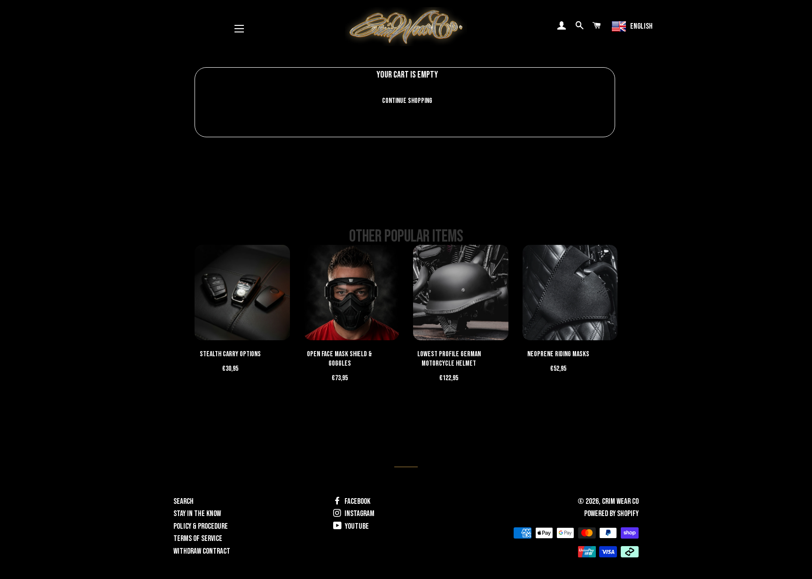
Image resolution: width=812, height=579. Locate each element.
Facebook (356, 501)
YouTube (356, 526)
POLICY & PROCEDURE (200, 526)
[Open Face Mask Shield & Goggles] (351, 292)
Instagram (359, 513)
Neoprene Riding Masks (558, 354)
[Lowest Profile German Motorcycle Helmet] (460, 292)
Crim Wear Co (620, 501)
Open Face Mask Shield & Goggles (339, 359)
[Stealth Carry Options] (242, 292)
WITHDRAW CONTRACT (201, 551)
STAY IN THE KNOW (197, 513)
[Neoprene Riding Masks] (570, 292)
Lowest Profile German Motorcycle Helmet (449, 359)
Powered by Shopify (611, 513)
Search (183, 501)
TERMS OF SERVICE (197, 538)
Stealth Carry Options (230, 354)
